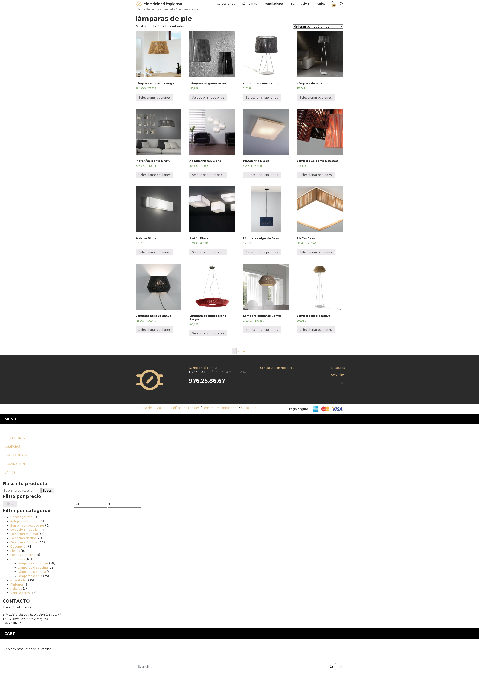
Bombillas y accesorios (27, 525)
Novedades (19, 580)
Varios (321, 3)
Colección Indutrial (24, 529)
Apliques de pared (24, 521)
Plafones (17, 584)
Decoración (19, 546)
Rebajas (16, 588)
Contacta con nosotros (277, 368)
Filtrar (10, 504)
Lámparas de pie (30, 576)
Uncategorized (21, 517)
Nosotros (338, 368)
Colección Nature (23, 538)
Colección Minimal (24, 534)
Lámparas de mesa (32, 572)
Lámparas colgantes (33, 563)
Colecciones (226, 3)
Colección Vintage (24, 542)
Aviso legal (249, 408)
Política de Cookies (185, 408)
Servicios (338, 375)
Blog (340, 382)
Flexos (15, 551)
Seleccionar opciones (154, 97)
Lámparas (249, 3)
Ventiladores (274, 3)
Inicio (139, 9)
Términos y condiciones (220, 408)
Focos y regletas (22, 555)
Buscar (48, 490)
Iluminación (300, 3)
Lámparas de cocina (33, 567)
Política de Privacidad (152, 408)
